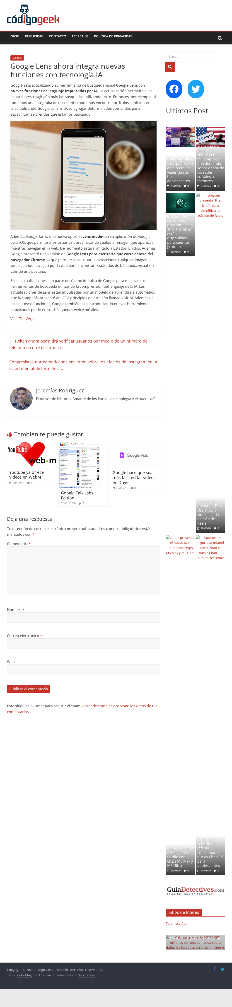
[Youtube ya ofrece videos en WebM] (32, 444)
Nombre (15, 609)
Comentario (18, 543)
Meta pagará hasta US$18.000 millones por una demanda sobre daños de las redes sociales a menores (210, 164)
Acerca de (80, 36)
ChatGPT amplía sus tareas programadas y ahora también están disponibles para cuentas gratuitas (181, 231)
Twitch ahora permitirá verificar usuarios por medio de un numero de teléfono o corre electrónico (78, 344)
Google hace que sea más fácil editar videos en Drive (134, 477)
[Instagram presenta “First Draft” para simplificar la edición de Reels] (210, 195)
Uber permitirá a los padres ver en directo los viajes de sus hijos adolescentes (180, 170)
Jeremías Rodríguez (203, 938)
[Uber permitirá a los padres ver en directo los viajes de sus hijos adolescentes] (180, 129)
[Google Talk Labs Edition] (79, 444)
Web (11, 661)
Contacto (57, 36)
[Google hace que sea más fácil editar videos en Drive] (135, 444)
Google (17, 58)
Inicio (14, 36)
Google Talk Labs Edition (77, 495)
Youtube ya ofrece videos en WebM (26, 474)
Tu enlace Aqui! (177, 923)
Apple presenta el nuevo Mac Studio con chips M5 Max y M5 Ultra (180, 857)
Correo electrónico (24, 635)
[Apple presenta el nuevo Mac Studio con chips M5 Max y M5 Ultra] (180, 537)
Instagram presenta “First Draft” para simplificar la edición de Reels (209, 512)
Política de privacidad (113, 36)
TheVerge (27, 318)
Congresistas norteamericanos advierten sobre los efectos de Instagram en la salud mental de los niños (83, 365)
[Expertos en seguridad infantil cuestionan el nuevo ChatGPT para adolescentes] (210, 537)
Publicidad (34, 36)
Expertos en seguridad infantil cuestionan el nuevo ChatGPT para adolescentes (210, 852)
